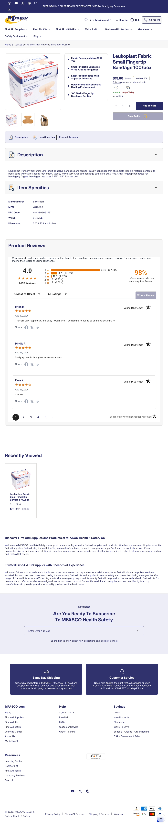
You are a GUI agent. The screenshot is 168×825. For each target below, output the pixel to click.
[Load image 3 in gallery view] (44, 119)
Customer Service (68, 726)
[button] (16, 29)
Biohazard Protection (117, 29)
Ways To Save (121, 726)
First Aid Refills (13, 726)
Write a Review (146, 295)
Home (8, 44)
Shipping (117, 82)
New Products (121, 717)
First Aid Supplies (15, 29)
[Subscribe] (136, 630)
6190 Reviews (31, 283)
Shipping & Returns (99, 814)
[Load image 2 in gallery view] (27, 119)
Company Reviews (15, 775)
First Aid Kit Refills (66, 29)
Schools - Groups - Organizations (131, 731)
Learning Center (13, 731)
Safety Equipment (15, 36)
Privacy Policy (52, 814)
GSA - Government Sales (127, 736)
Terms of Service (74, 814)
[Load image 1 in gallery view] (11, 119)
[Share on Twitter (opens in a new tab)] (32, 327)
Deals (117, 712)
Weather (118, 814)
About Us (10, 736)
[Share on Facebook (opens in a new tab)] (26, 328)
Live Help (64, 717)
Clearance (119, 722)
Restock (9, 780)
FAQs (62, 722)
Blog (36, 36)
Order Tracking (67, 731)
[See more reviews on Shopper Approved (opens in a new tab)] (37, 327)
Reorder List (11, 765)
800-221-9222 (67, 712)
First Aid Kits (40, 29)
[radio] (84, 270)
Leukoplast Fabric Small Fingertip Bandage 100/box (42, 44)
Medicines (143, 29)
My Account (11, 741)
